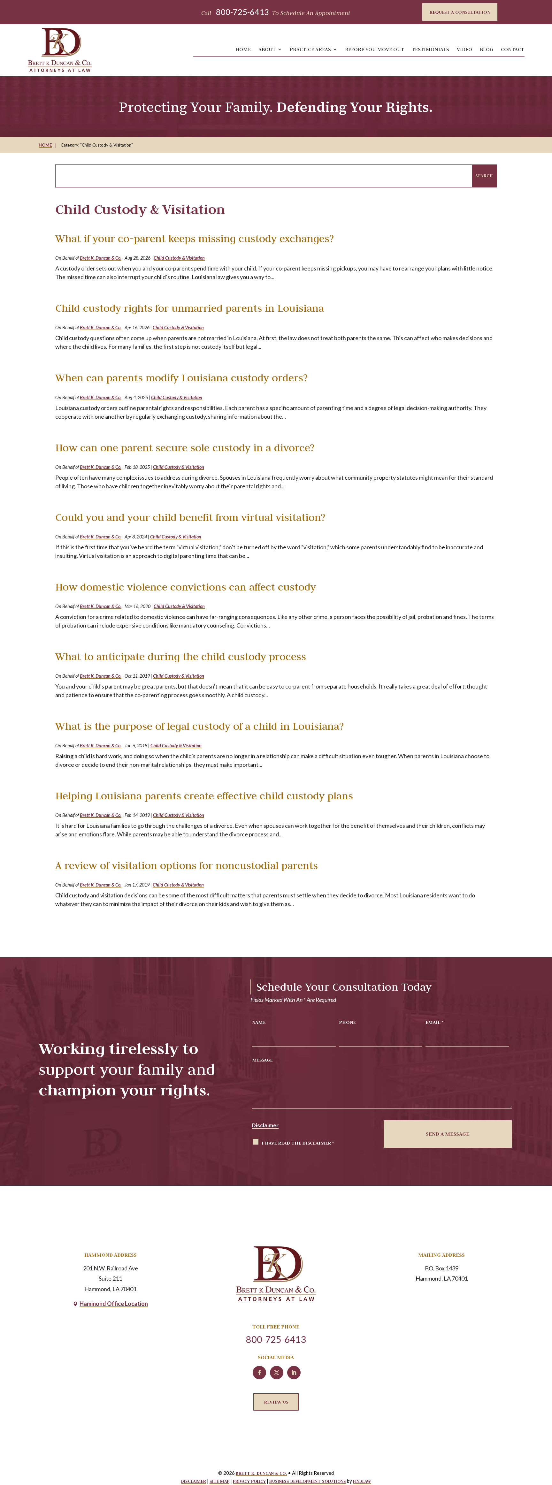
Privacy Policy (249, 1481)
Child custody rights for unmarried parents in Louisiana (189, 308)
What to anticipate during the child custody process (180, 656)
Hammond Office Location (114, 1303)
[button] (539, 1435)
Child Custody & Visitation (179, 258)
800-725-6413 (242, 12)
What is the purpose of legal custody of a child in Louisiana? (199, 726)
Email (434, 1022)
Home (243, 49)
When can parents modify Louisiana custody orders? (181, 377)
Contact (512, 49)
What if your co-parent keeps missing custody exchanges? (194, 238)
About (267, 49)
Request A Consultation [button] (459, 12)
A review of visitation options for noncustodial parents (186, 865)
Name (258, 1022)
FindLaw (362, 1481)
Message (262, 1060)
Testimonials (430, 49)
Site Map (219, 1481)
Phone (347, 1022)
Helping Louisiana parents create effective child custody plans (204, 795)
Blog (486, 49)
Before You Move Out (374, 49)
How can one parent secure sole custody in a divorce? (184, 447)
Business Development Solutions (307, 1481)
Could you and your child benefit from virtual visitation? (190, 517)
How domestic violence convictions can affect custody (185, 586)
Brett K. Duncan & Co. (100, 258)
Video (464, 49)
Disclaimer (265, 1125)
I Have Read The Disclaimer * (298, 1143)
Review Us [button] (276, 1402)
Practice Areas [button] (310, 49)
